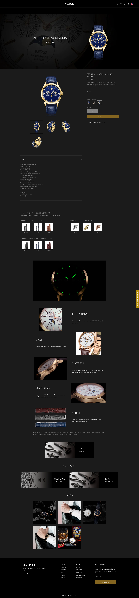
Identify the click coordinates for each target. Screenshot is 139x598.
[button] (131, 3)
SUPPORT (63, 567)
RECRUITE (79, 578)
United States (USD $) (96, 122)
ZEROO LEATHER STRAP (30, 220)
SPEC (22, 159)
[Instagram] (27, 573)
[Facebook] (23, 573)
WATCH (63, 564)
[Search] (121, 4)
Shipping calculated (92, 82)
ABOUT (25, 570)
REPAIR (63, 578)
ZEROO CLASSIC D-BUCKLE (80, 220)
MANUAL (63, 570)
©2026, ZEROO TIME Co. (69, 595)
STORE (78, 564)
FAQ (62, 572)
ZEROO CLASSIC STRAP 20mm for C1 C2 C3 (37, 238)
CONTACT (64, 575)
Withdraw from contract (137, 299)
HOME (118, 11)
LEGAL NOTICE (80, 575)
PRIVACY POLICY (81, 572)
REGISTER (105, 582)
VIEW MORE (83, 452)
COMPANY (79, 570)
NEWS (78, 567)
